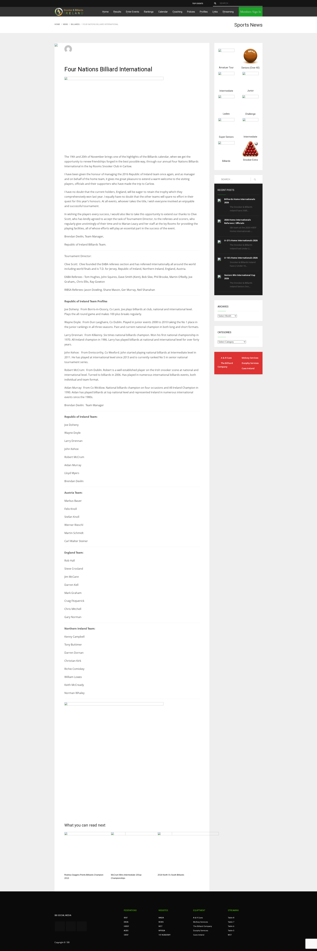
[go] (215, 3)
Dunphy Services (250, 363)
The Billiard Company (225, 365)
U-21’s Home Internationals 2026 (241, 240)
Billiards (120, 51)
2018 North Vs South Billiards (171, 875)
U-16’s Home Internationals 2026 (241, 258)
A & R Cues (226, 357)
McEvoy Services (250, 357)
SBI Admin (81, 47)
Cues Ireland (248, 368)
